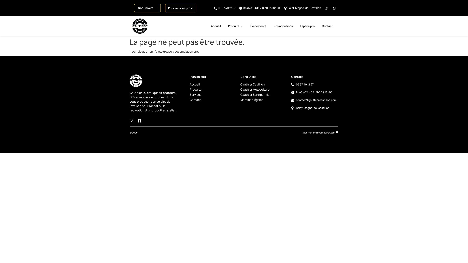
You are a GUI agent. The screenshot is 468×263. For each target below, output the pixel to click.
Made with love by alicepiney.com (318, 132)
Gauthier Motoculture (254, 89)
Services (195, 94)
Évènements (258, 26)
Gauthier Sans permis (254, 94)
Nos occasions (283, 26)
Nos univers (145, 8)
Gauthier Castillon (252, 84)
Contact (327, 26)
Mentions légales (251, 100)
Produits (233, 26)
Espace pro (307, 26)
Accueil (216, 26)
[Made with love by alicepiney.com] (337, 132)
